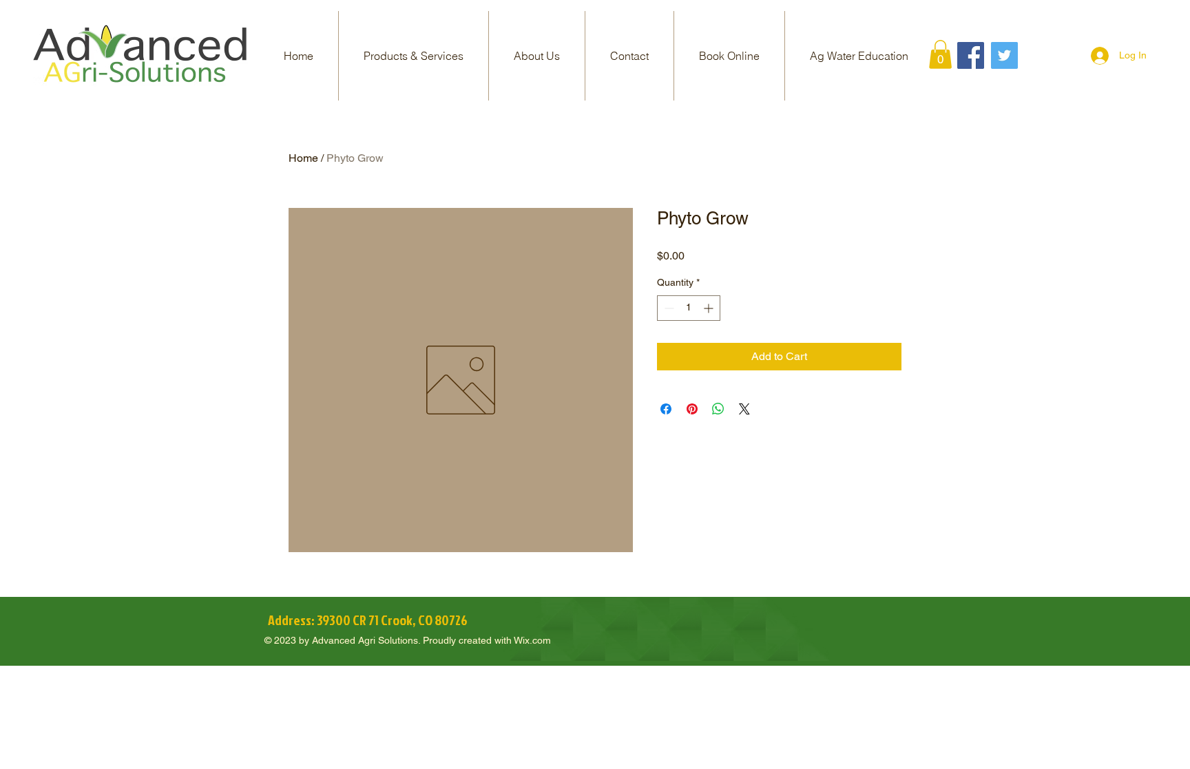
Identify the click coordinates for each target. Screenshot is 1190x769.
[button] (413, 56)
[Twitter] (1004, 55)
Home (303, 158)
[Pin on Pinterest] (692, 409)
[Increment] (709, 308)
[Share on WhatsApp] (718, 409)
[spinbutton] (688, 308)
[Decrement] (667, 308)
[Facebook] (970, 55)
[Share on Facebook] (666, 409)
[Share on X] (744, 409)
